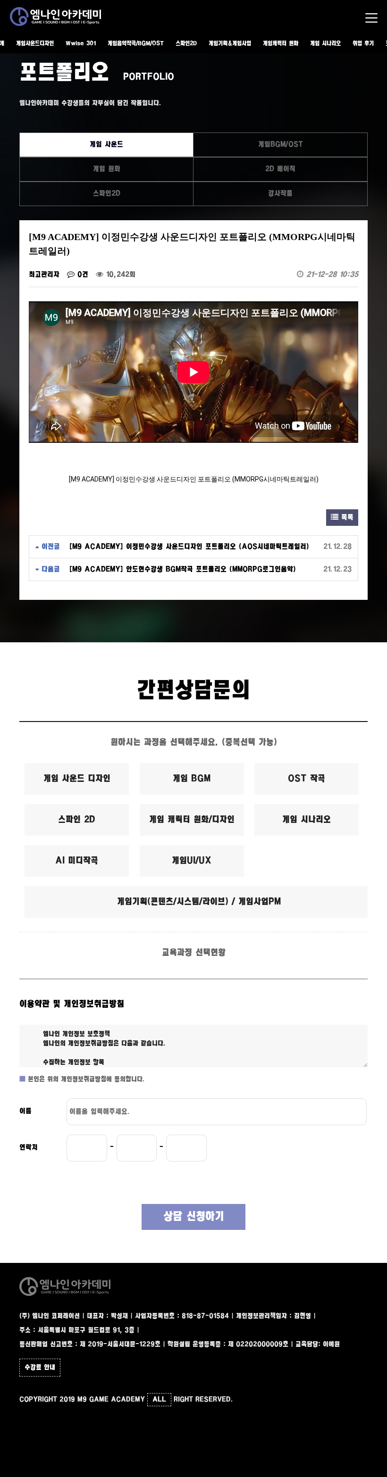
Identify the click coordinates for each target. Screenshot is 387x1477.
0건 (81, 275)
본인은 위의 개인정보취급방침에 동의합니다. (85, 1079)
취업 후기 (363, 44)
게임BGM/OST (280, 144)
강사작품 (280, 194)
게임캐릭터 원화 (280, 44)
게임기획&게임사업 (230, 44)
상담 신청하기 (193, 1217)
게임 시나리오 (325, 44)
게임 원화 (106, 169)
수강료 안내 (40, 1367)
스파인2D (186, 44)
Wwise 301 (81, 44)
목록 (345, 518)
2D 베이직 (280, 169)
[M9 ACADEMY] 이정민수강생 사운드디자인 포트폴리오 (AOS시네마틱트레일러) (189, 547)
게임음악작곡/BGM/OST (136, 44)
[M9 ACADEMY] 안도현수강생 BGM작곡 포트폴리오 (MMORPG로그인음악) (182, 569)
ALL (159, 1399)
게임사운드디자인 (35, 44)
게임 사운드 (106, 144)
